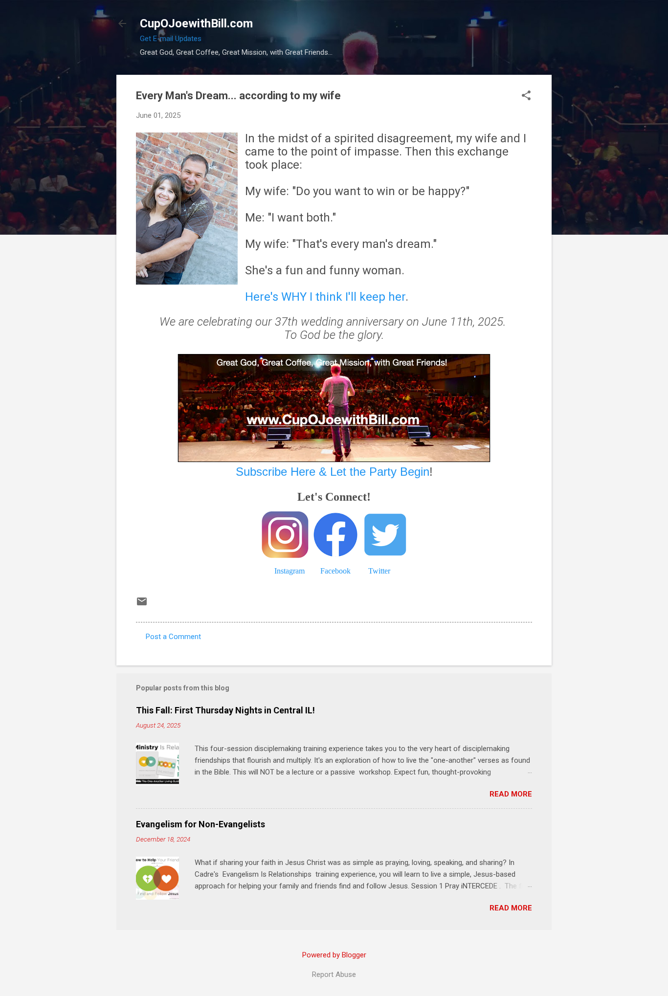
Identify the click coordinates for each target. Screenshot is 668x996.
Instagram (289, 571)
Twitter (379, 571)
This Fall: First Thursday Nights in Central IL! (225, 710)
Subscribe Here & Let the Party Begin (332, 471)
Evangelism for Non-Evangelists (200, 824)
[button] (526, 96)
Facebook (335, 571)
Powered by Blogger (334, 955)
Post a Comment (173, 636)
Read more (511, 794)
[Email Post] (142, 604)
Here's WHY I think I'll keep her (325, 297)
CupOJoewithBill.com (196, 23)
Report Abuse (334, 974)
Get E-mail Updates (170, 38)
